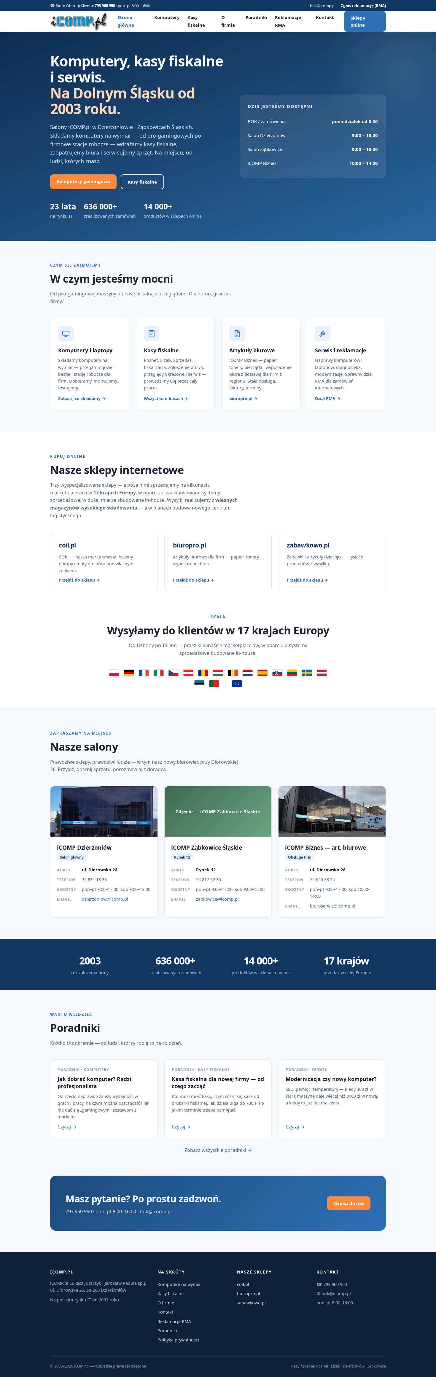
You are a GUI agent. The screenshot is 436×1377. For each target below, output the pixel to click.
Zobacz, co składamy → (82, 398)
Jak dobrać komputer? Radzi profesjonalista (94, 1082)
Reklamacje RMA (174, 1321)
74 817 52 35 (208, 879)
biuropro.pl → (243, 398)
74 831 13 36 (94, 879)
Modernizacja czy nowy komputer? (331, 1079)
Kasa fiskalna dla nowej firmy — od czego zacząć (218, 1082)
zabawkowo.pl (251, 1303)
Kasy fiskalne (142, 182)
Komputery (167, 17)
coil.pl (243, 1284)
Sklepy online (358, 21)
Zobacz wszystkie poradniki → (218, 1150)
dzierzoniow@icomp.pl (105, 899)
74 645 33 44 (322, 879)
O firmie (165, 1303)
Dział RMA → (327, 398)
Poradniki (256, 17)
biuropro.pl (248, 1293)
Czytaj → (67, 1126)
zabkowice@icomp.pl (217, 899)
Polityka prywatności (178, 1340)
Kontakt (325, 17)
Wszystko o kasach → (166, 398)
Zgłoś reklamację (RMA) (363, 5)
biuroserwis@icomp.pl (332, 906)
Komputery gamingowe (83, 181)
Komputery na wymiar (179, 1284)
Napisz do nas (348, 1203)
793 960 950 (105, 5)
